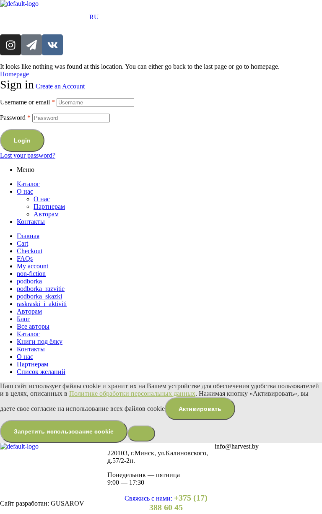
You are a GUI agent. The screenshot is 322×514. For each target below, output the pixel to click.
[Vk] (52, 44)
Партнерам (49, 206)
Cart (22, 243)
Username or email (27, 102)
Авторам (46, 214)
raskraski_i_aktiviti (42, 303)
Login (22, 140)
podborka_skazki (39, 296)
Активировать (200, 408)
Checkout (29, 250)
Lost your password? (27, 155)
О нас (25, 191)
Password (15, 117)
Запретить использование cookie (64, 431)
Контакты (31, 221)
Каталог (28, 183)
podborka (29, 281)
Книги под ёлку (39, 341)
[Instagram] (10, 44)
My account (32, 266)
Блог (23, 318)
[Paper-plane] (31, 44)
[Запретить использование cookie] (141, 433)
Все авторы (33, 326)
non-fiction (31, 273)
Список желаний (41, 371)
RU (94, 17)
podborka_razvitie (41, 288)
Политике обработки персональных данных (132, 393)
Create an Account (60, 86)
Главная (28, 235)
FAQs (25, 258)
